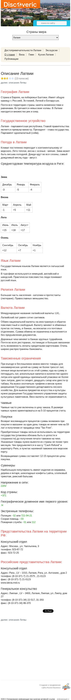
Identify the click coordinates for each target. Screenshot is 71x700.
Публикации (11, 58)
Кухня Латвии (46, 54)
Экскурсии (51, 50)
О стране (9, 54)
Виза (21, 54)
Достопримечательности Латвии (22, 50)
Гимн (31, 54)
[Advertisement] (35, 650)
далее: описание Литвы (13, 82)
